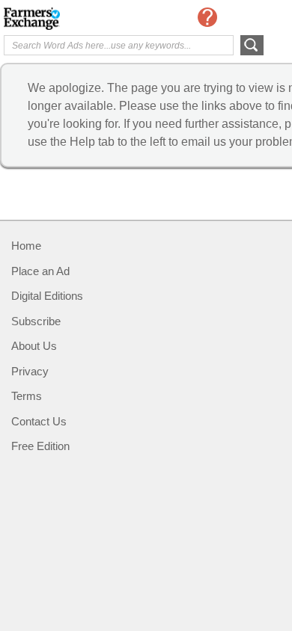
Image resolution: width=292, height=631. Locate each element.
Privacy (30, 371)
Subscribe (36, 321)
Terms (26, 396)
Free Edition (40, 446)
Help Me (207, 17)
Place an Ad (40, 271)
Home (26, 245)
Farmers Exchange (64, 18)
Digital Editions (47, 295)
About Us (34, 345)
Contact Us (39, 421)
